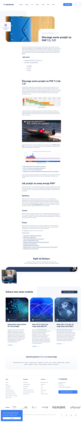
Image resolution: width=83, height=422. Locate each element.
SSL (32, 4)
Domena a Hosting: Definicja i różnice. (31, 240)
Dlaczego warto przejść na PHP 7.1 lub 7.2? (33, 60)
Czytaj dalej (10, 345)
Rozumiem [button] (12, 418)
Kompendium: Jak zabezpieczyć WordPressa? (32, 235)
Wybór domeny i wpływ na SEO (29, 237)
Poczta (43, 4)
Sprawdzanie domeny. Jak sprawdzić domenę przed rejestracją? (36, 242)
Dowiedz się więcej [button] (13, 415)
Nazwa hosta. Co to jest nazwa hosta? (30, 248)
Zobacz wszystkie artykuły (68, 291)
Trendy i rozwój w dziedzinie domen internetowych (33, 238)
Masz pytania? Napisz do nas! (67, 391)
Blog (48, 4)
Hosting (20, 4)
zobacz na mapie (61, 385)
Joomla (29, 68)
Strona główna (50, 32)
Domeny (27, 4)
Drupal (29, 70)
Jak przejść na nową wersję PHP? (31, 62)
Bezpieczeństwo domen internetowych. (31, 245)
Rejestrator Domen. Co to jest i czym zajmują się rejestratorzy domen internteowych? (40, 247)
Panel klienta (67, 4)
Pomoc (53, 4)
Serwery (37, 4)
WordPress (30, 65)
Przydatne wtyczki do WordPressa (30, 243)
